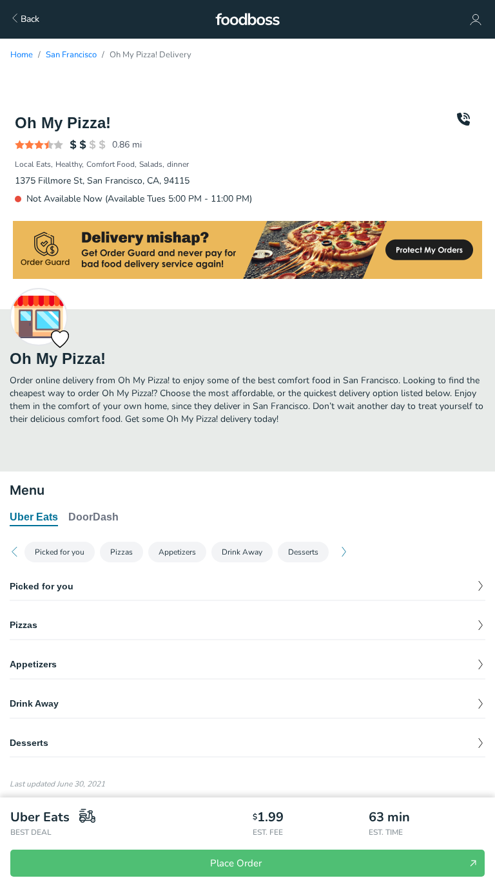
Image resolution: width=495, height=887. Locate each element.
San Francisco (71, 55)
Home (21, 55)
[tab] (34, 517)
